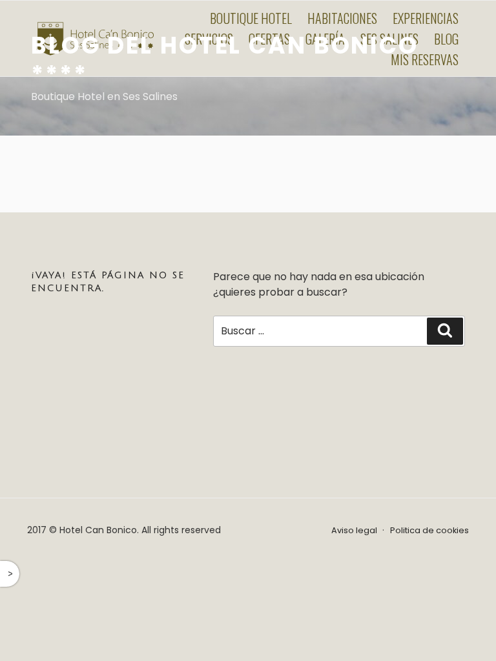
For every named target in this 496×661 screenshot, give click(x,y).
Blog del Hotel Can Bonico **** (224, 60)
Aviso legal (354, 530)
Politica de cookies (429, 530)
